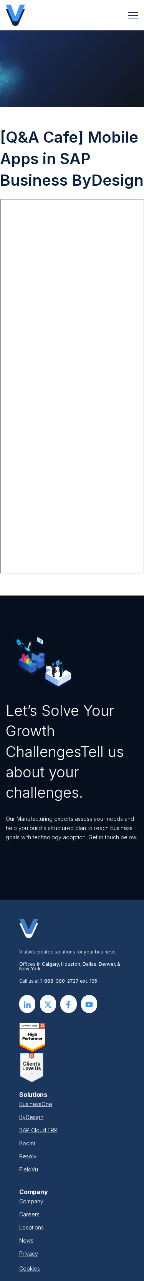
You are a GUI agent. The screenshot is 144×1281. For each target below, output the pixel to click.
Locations (31, 1227)
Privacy (28, 1253)
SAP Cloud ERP (38, 1130)
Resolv (27, 1156)
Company (31, 1201)
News (26, 1240)
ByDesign (31, 1117)
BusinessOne (35, 1104)
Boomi (27, 1143)
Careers (29, 1214)
